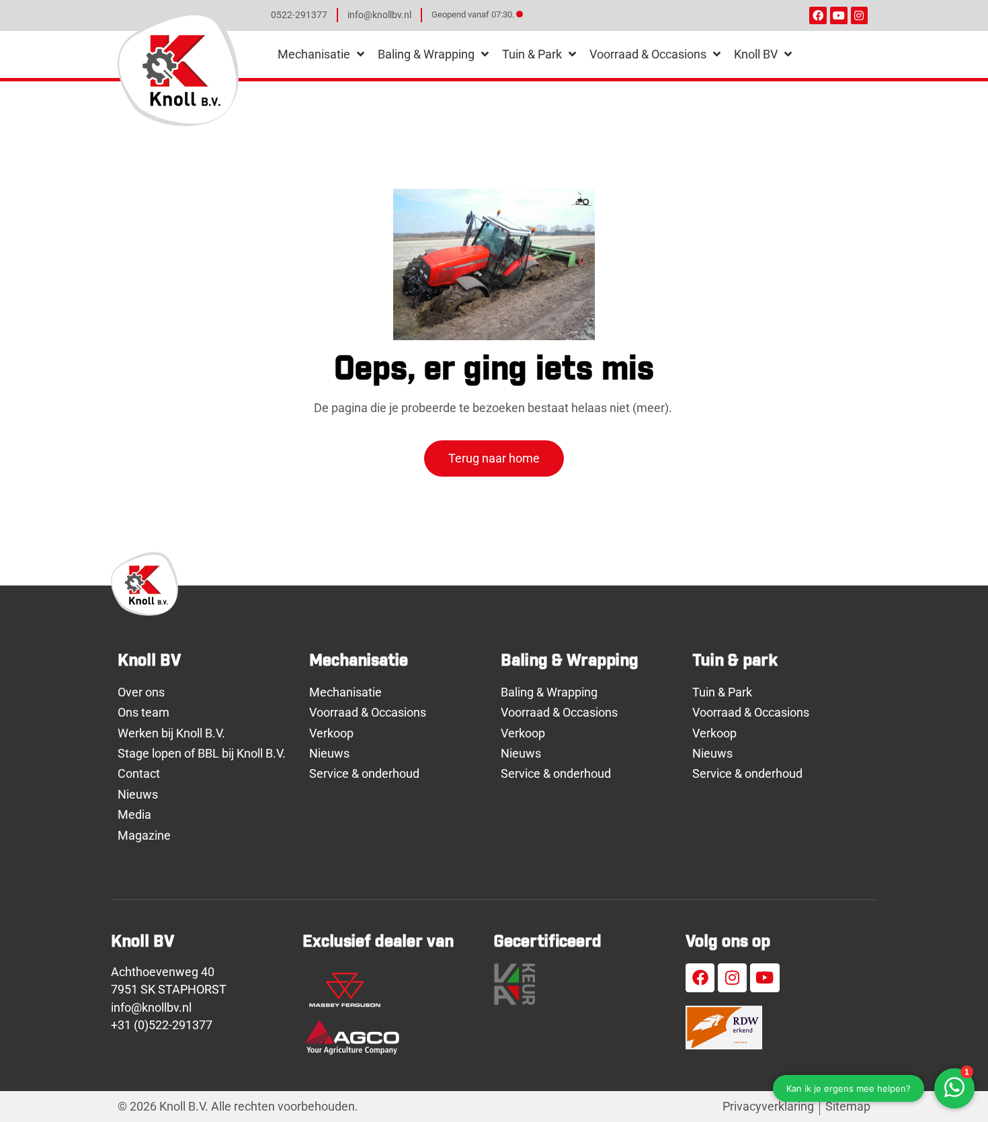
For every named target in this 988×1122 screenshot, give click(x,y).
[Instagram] (859, 15)
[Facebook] (818, 15)
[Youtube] (839, 15)
